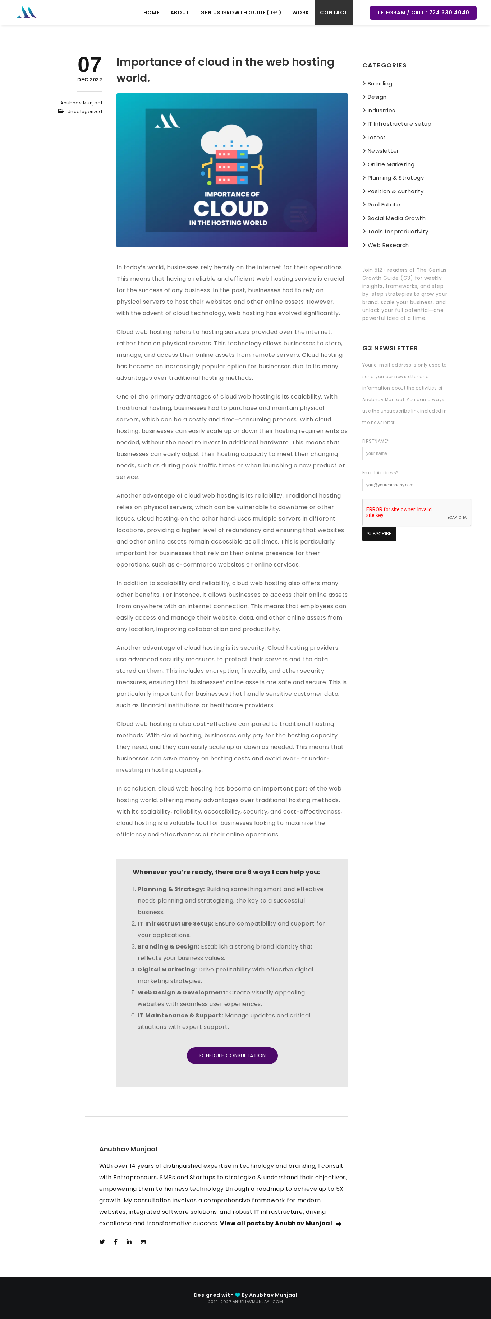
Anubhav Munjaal (81, 103)
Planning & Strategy (396, 177)
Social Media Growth (397, 218)
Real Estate (384, 204)
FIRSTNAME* (375, 441)
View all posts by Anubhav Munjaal (276, 1223)
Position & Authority (396, 191)
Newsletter (383, 150)
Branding (380, 83)
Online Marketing (391, 164)
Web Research (388, 245)
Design (377, 97)
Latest (377, 137)
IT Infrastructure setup (399, 123)
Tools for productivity (398, 231)
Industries (381, 110)
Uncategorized (85, 111)
